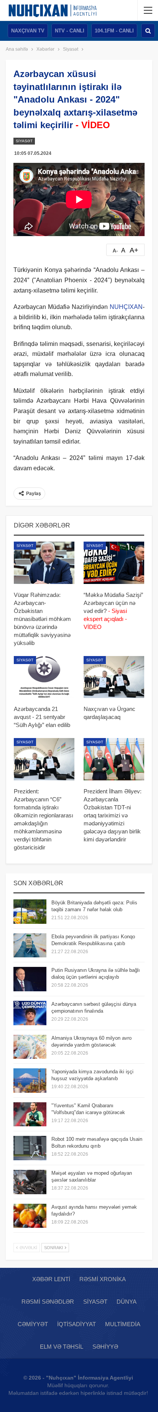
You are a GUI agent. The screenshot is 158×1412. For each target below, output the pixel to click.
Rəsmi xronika (102, 1279)
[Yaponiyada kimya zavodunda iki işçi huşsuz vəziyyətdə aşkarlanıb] (29, 1080)
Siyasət (24, 141)
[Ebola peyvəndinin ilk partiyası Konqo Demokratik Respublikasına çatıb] (29, 945)
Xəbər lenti (51, 1279)
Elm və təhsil (61, 1346)
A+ (134, 250)
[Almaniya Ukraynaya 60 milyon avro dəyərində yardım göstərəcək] (29, 1047)
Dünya (127, 1301)
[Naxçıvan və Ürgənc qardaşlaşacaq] (114, 677)
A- (115, 251)
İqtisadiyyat (76, 1324)
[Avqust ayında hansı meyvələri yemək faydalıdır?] (29, 1216)
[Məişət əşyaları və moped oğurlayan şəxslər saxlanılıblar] (29, 1182)
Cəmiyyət (33, 1324)
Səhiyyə (105, 1346)
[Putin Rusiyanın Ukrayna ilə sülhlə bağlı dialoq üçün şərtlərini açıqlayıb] (29, 979)
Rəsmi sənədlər (47, 1301)
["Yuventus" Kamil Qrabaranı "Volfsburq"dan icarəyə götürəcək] (29, 1114)
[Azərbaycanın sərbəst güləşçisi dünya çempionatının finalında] (29, 1013)
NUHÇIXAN (126, 307)
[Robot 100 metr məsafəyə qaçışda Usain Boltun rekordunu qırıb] (29, 1148)
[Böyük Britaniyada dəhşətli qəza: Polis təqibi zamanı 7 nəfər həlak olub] (29, 911)
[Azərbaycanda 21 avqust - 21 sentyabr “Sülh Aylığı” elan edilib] (44, 677)
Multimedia (122, 1324)
